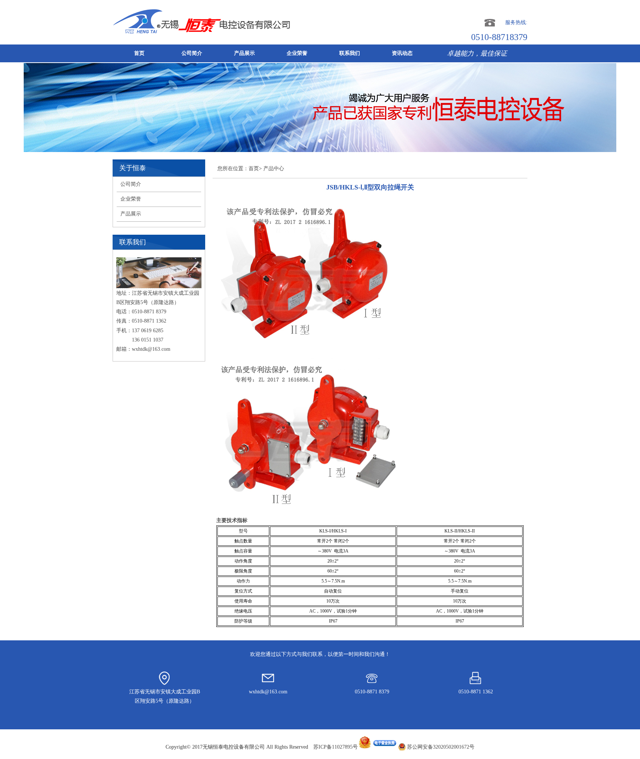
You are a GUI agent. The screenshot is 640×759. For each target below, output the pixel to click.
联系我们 (349, 53)
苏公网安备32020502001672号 (440, 747)
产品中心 (273, 168)
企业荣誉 (297, 53)
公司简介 (191, 53)
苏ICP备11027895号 (335, 747)
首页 (139, 53)
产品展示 (244, 53)
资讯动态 (402, 53)
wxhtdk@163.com (151, 349)
